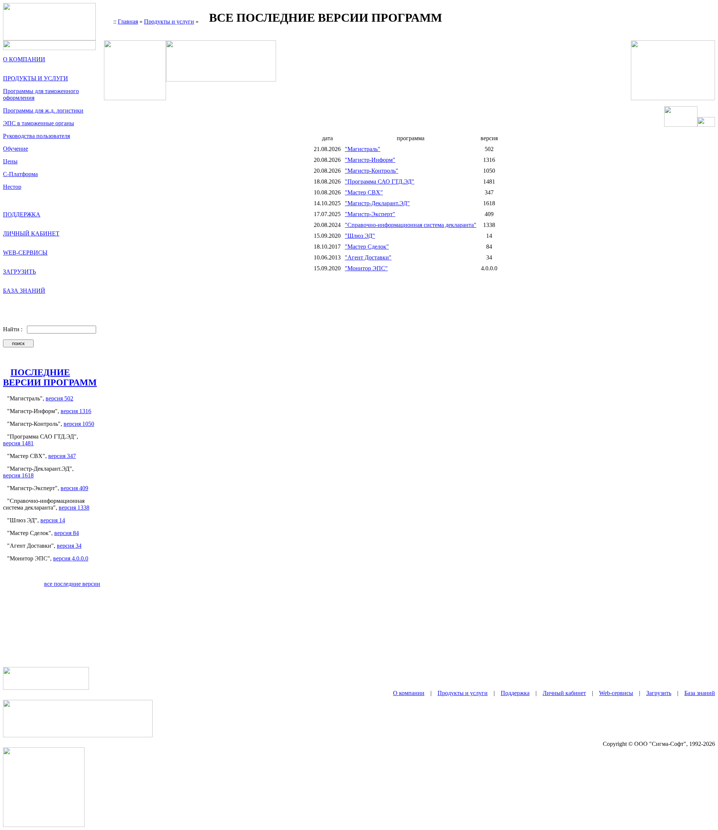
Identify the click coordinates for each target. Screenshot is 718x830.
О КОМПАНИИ (24, 59)
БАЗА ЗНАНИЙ (24, 291)
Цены (10, 161)
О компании (408, 693)
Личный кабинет (564, 693)
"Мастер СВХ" (364, 192)
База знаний (699, 693)
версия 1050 (79, 424)
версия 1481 (18, 443)
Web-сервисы (616, 693)
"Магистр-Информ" (370, 160)
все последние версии (72, 584)
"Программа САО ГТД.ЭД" (379, 181)
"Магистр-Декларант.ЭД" (377, 203)
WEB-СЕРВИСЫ (25, 252)
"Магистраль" (362, 149)
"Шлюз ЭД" (360, 236)
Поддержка (515, 693)
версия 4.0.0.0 (70, 558)
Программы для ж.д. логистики (43, 110)
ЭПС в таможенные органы (38, 123)
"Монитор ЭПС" (366, 268)
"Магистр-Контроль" (371, 170)
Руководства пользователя (36, 136)
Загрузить (658, 693)
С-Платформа (20, 174)
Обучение (15, 148)
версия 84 (66, 533)
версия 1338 (74, 507)
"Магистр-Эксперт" (370, 214)
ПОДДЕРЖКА (21, 214)
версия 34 (69, 545)
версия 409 (74, 488)
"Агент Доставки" (368, 257)
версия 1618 (18, 475)
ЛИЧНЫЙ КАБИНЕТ (31, 233)
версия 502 (59, 398)
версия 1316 (76, 411)
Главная (128, 21)
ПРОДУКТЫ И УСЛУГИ (35, 78)
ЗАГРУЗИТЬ (19, 271)
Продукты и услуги (169, 21)
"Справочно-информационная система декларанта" (410, 225)
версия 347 (62, 456)
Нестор (12, 187)
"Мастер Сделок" (367, 246)
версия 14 (52, 520)
